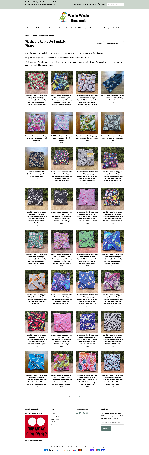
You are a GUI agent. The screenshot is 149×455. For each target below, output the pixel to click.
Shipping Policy (55, 422)
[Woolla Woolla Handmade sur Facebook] (80, 414)
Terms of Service (56, 425)
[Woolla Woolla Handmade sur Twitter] (77, 414)
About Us (92, 28)
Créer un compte (90, 4)
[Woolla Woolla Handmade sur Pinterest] (84, 414)
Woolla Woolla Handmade (67, 447)
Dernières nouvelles (32, 409)
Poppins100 (63, 28)
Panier (103, 4)
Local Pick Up (104, 28)
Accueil (27, 36)
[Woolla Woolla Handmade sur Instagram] (87, 414)
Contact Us (54, 413)
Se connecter (78, 4)
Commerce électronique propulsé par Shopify (90, 447)
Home (29, 28)
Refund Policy (55, 419)
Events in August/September (34, 413)
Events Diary (117, 28)
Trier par (99, 43)
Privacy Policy (55, 416)
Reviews (52, 28)
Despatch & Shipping (78, 28)
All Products (39, 28)
